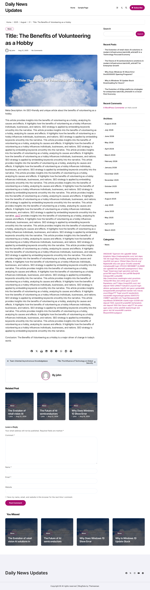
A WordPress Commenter (113, 108)
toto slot (122, 273)
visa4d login (128, 300)
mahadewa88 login (111, 266)
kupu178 (115, 273)
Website (8, 487)
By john (12, 50)
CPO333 (123, 266)
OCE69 (137, 300)
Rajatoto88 (107, 264)
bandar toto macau (135, 291)
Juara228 (119, 303)
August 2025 (110, 199)
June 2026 (109, 136)
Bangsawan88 (133, 298)
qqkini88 (114, 298)
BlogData (82, 586)
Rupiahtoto (107, 283)
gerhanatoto (115, 288)
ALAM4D (141, 266)
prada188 (127, 303)
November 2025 (112, 180)
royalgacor (117, 313)
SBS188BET (132, 266)
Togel (119, 293)
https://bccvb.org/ (133, 261)
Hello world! (132, 108)
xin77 (17, 215)
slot (104, 268)
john (58, 375)
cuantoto (127, 310)
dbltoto (106, 288)
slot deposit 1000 (110, 305)
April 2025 (109, 224)
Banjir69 (136, 273)
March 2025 (110, 230)
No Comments (37, 50)
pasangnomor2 (132, 268)
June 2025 (109, 211)
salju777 (130, 305)
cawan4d (136, 264)
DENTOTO (135, 295)
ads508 (122, 308)
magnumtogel (118, 295)
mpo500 (106, 261)
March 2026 (110, 155)
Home (72, 8)
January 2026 (111, 167)
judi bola (134, 271)
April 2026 (109, 149)
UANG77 (118, 286)
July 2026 (109, 130)
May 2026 (109, 142)
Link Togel (122, 298)
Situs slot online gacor (121, 281)
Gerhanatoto (136, 303)
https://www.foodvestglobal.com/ (129, 259)
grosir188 (107, 273)
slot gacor (115, 261)
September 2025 (112, 192)
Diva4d (129, 264)
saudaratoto (134, 293)
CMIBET (106, 298)
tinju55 (123, 288)
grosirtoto (136, 278)
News (10, 29)
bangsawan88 (109, 291)
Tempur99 (107, 281)
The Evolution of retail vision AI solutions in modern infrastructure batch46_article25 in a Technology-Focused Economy (122, 52)
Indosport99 (108, 276)
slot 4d (111, 310)
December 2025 (112, 174)
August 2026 (110, 124)
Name (8, 467)
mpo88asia (108, 300)
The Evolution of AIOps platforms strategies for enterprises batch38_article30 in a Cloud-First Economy (123, 91)
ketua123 (126, 286)
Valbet (134, 254)
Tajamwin (116, 254)
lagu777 (113, 293)
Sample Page (83, 8)
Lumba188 (118, 276)
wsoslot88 (107, 295)
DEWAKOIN (118, 300)
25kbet (123, 261)
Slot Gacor (122, 305)
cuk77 (115, 283)
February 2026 (111, 161)
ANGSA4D (107, 254)
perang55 (120, 291)
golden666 (139, 288)
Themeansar (94, 586)
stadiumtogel (131, 308)
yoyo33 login (135, 286)
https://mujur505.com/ (127, 283)
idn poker (139, 305)
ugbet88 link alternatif (116, 268)
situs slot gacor (119, 264)
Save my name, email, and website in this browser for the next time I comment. (40, 497)
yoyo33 (134, 281)
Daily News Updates (26, 573)
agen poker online (110, 308)
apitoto (127, 295)
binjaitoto (107, 256)
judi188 (129, 273)
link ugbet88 (126, 254)
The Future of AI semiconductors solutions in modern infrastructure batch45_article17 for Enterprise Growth (123, 63)
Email (8, 477)
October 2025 (111, 186)
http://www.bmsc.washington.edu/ (117, 278)
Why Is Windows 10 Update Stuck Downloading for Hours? (128, 541)
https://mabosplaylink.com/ (123, 256)
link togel (110, 259)
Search (107, 28)
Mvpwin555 (108, 313)
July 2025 (109, 205)
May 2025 (109, 217)
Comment (10, 435)
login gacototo (124, 271)
